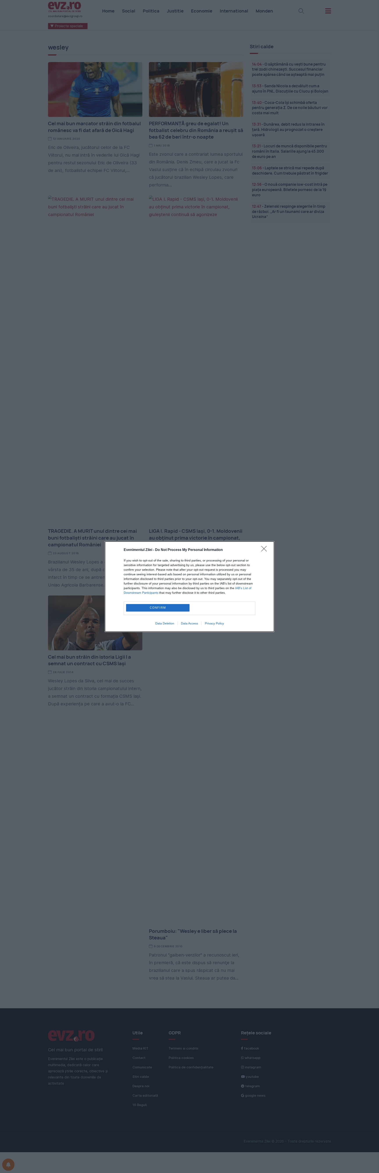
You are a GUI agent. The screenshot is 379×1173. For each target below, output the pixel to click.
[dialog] (189, 587)
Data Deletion (164, 623)
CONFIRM (158, 607)
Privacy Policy (214, 623)
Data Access (189, 623)
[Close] (265, 550)
